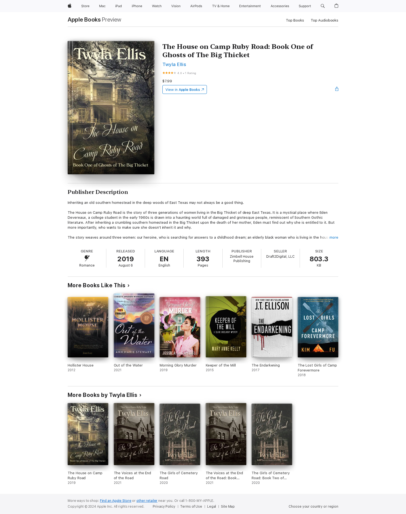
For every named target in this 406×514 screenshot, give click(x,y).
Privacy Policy (164, 506)
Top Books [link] (295, 20)
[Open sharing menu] (337, 89)
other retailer (146, 501)
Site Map (228, 506)
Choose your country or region (313, 506)
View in (182, 90)
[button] (322, 6)
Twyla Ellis (174, 64)
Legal (211, 506)
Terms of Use (191, 506)
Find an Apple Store (115, 501)
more (333, 237)
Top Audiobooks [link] (324, 20)
